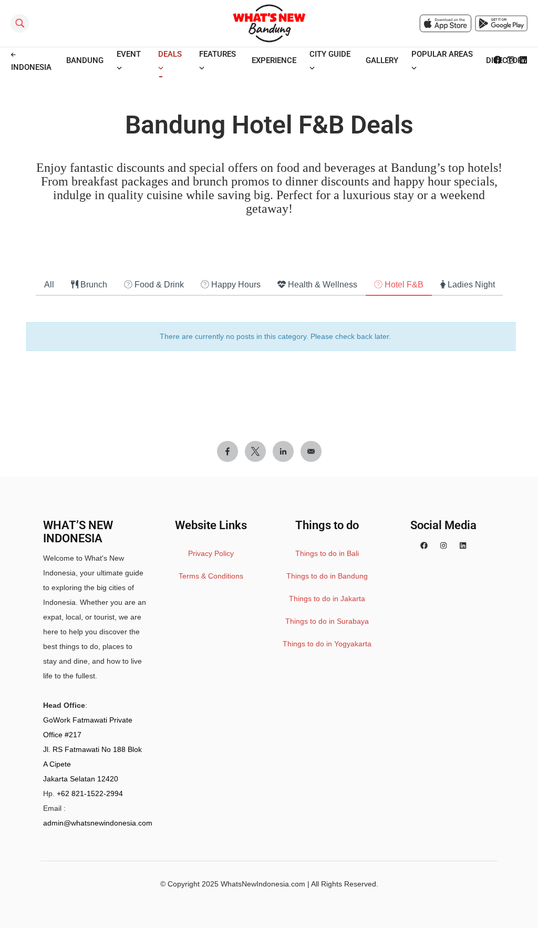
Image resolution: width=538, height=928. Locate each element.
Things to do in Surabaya (327, 621)
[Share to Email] (311, 451)
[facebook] (424, 545)
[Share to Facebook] (227, 451)
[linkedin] (463, 545)
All (49, 284)
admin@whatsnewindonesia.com (97, 823)
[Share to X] (255, 451)
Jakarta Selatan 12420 (80, 779)
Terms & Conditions (211, 576)
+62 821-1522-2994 (90, 793)
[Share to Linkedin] (283, 451)
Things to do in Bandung (327, 576)
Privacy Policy (211, 553)
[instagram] (443, 545)
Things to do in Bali (327, 553)
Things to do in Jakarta (327, 598)
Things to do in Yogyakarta (327, 644)
